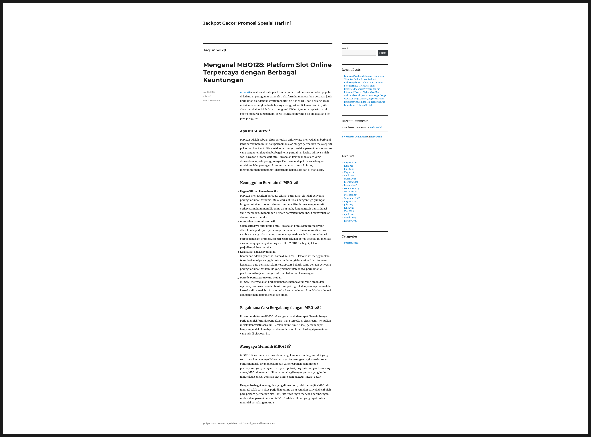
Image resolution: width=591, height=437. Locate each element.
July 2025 (348, 204)
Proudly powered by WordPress (259, 423)
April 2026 (349, 175)
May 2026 (349, 172)
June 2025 (349, 208)
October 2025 (350, 195)
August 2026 (350, 162)
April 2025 (349, 214)
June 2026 (349, 169)
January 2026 (350, 185)
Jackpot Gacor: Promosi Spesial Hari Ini (247, 23)
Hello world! (376, 127)
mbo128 (245, 92)
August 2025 (350, 201)
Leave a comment (212, 100)
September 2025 (352, 198)
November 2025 (352, 191)
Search (345, 48)
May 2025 (349, 211)
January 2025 (350, 221)
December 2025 (352, 188)
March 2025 (350, 217)
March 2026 (350, 178)
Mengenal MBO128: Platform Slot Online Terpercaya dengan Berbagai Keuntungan (267, 72)
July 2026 (348, 166)
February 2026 (351, 182)
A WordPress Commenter (354, 136)
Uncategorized (351, 243)
